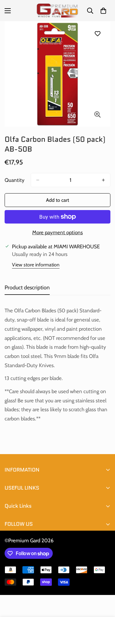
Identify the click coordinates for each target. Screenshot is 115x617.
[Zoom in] (97, 114)
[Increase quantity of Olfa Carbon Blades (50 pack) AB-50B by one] (103, 180)
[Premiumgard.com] (57, 10)
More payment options (57, 232)
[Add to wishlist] (97, 33)
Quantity (15, 180)
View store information (35, 265)
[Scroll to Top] (104, 584)
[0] (103, 11)
